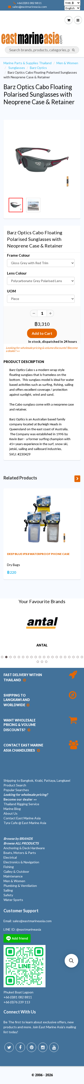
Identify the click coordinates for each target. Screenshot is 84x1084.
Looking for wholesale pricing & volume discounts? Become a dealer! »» (41, 349)
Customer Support (21, 910)
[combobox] (42, 49)
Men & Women (67, 63)
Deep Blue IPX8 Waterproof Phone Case (38, 554)
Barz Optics (38, 68)
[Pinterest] (31, 1047)
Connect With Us (20, 1011)
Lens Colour (17, 273)
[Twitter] (9, 1047)
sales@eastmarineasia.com (29, 6)
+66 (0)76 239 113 (17, 1002)
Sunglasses (16, 68)
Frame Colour (18, 255)
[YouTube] (54, 1047)
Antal (42, 645)
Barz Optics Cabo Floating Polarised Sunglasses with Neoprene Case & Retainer (39, 94)
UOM (11, 291)
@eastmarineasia (28, 929)
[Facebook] (20, 1047)
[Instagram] (42, 1047)
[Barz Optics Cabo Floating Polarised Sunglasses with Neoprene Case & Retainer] (42, 159)
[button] (71, 961)
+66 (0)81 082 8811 (29, 3)
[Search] (73, 50)
